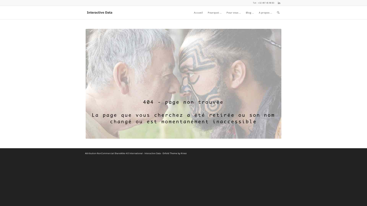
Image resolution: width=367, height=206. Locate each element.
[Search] (278, 12)
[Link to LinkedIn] (279, 3)
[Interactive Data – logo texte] (99, 12)
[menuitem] (198, 12)
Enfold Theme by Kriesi (175, 153)
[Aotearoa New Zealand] (183, 84)
